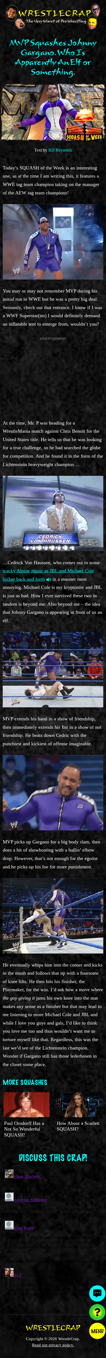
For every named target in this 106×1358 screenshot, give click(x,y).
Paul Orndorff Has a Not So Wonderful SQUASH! (24, 1129)
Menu (97, 1331)
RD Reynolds (60, 150)
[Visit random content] (97, 1312)
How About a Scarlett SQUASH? (78, 1126)
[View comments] (97, 1293)
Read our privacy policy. (53, 1345)
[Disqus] (53, 1235)
